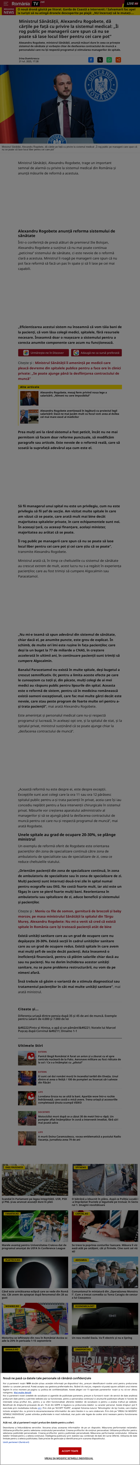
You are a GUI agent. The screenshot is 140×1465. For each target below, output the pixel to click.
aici (39, 1408)
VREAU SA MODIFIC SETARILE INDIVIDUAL (68, 1458)
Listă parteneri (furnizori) (16, 1442)
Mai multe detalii (22, 1392)
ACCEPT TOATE (70, 1451)
